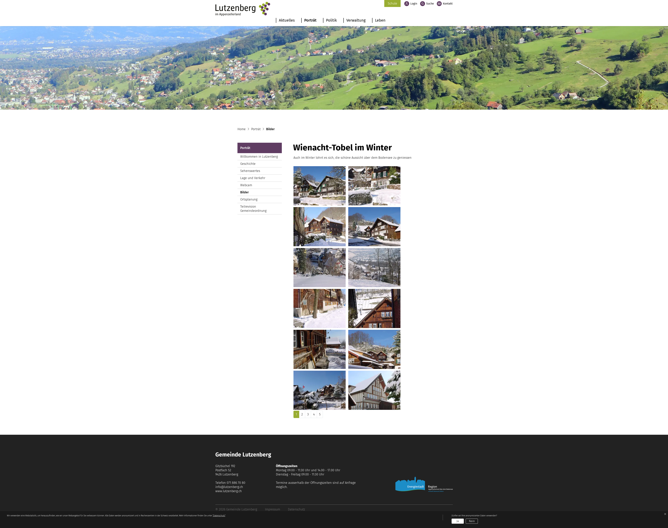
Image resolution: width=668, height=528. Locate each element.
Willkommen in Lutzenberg (259, 157)
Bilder (250, 193)
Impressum (272, 509)
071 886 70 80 (236, 483)
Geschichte (248, 164)
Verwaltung (355, 20)
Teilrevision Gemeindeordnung (253, 209)
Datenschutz (296, 509)
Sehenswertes (250, 171)
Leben (380, 20)
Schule (392, 3)
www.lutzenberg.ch (228, 491)
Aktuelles (287, 20)
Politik (331, 20)
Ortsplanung (248, 199)
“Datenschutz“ (219, 515)
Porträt (310, 20)
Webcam (246, 185)
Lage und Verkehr (252, 178)
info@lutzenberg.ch (229, 487)
